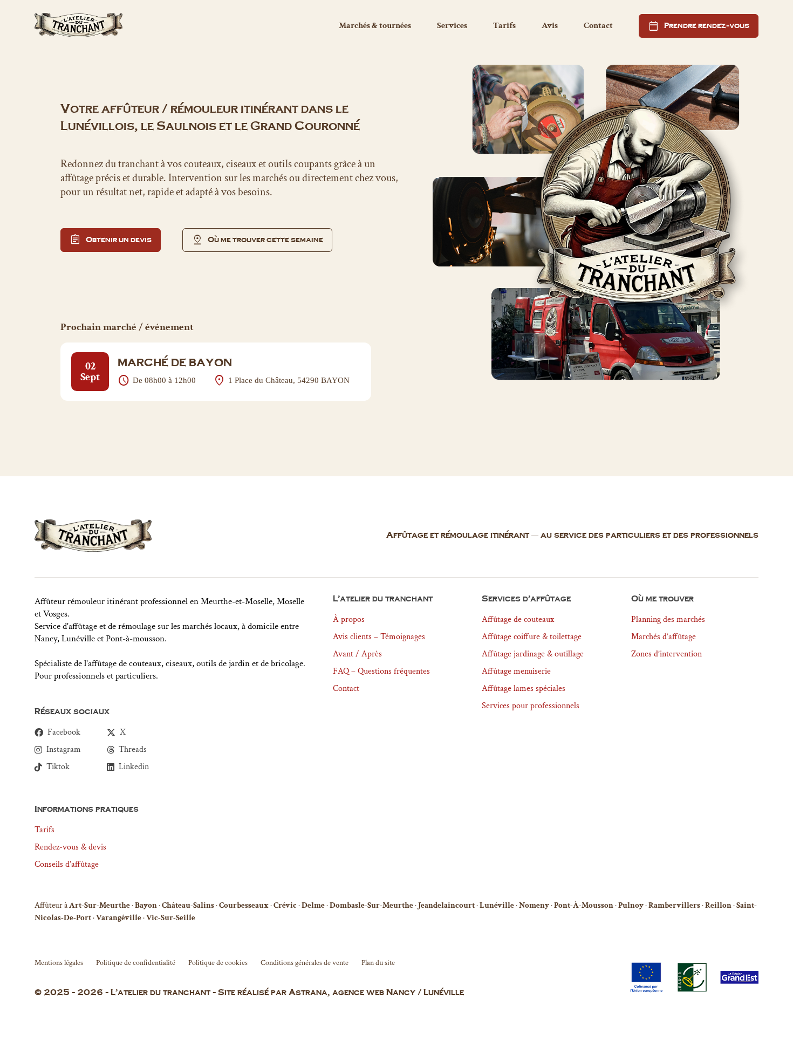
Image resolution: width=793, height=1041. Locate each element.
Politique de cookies (218, 963)
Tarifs (504, 25)
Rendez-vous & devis (70, 847)
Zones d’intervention (666, 654)
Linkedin (134, 767)
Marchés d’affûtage (663, 636)
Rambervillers (674, 905)
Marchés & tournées (375, 25)
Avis (550, 25)
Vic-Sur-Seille (170, 918)
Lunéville (497, 905)
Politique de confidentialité (135, 963)
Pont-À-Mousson (583, 905)
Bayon (146, 905)
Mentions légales (59, 963)
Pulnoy (631, 905)
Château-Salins (188, 905)
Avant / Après (357, 654)
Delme (313, 905)
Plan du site (378, 963)
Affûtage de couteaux (518, 619)
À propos (349, 619)
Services (452, 25)
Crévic (285, 905)
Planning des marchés (668, 619)
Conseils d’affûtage (67, 864)
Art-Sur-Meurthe (99, 905)
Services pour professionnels (530, 705)
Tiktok (58, 767)
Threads (133, 749)
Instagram (63, 749)
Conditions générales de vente (304, 963)
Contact (598, 25)
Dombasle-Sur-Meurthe (371, 905)
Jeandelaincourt (446, 905)
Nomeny (534, 905)
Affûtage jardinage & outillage (533, 654)
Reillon (718, 905)
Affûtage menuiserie (516, 671)
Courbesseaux (244, 905)
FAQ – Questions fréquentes (381, 671)
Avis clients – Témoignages (379, 636)
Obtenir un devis (111, 240)
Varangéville (118, 918)
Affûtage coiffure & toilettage (532, 636)
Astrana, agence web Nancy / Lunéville (376, 992)
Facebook (63, 732)
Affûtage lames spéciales (523, 688)
